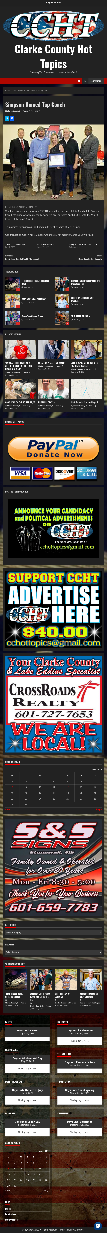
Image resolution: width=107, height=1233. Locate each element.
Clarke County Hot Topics (53, 56)
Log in (8, 1208)
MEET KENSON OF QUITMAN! (12, 301)
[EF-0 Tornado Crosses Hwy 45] (86, 389)
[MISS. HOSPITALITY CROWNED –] (53, 349)
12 (67, 787)
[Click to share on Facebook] (12, 118)
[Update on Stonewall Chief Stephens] (91, 979)
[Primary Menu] (5, 81)
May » (99, 809)
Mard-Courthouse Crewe (12, 318)
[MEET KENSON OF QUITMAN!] (66, 979)
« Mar (8, 809)
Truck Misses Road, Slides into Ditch (12, 284)
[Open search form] (79, 81)
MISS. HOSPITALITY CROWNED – (52, 362)
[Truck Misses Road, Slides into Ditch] (16, 979)
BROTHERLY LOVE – (46, 402)
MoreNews (65, 1229)
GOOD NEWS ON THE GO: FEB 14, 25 (20, 402)
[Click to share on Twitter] (7, 118)
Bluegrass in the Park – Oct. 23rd (83, 244)
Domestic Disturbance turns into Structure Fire (62, 284)
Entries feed (10, 1214)
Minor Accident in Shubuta (90, 257)
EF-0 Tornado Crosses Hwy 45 (84, 402)
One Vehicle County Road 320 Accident (22, 257)
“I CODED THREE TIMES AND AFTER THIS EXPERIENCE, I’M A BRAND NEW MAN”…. (18, 366)
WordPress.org (12, 1219)
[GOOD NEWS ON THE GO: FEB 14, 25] (20, 389)
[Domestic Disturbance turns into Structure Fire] (41, 979)
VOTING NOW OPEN (45, 244)
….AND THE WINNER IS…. (16, 244)
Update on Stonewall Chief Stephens (62, 301)
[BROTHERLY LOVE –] (53, 389)
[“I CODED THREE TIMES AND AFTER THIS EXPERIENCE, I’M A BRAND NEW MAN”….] (20, 349)
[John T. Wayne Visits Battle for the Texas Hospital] (86, 349)
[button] (47, 550)
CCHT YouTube (96, 81)
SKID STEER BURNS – (62, 318)
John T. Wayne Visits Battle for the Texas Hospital (85, 364)
